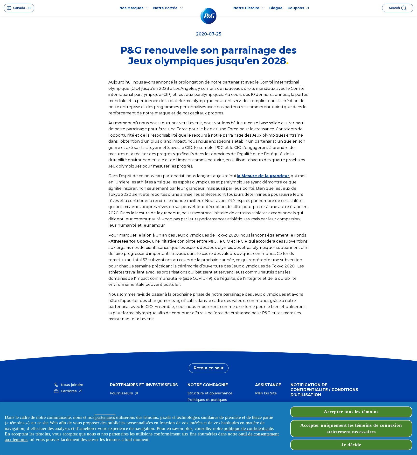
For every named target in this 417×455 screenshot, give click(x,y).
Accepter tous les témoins (351, 411)
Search (394, 8)
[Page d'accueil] (208, 16)
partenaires (105, 417)
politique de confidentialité (248, 428)
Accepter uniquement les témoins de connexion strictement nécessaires (351, 428)
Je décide (351, 444)
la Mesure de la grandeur (263, 176)
